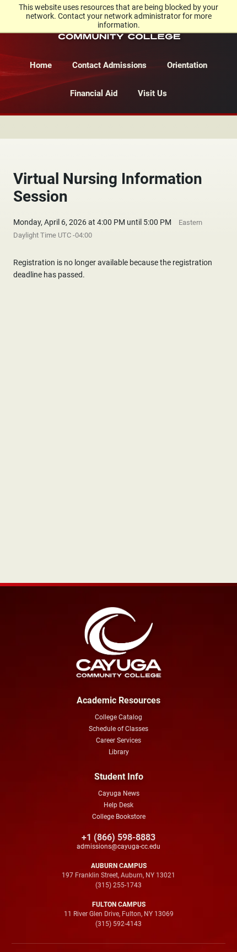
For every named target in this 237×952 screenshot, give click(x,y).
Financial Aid (93, 93)
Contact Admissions (109, 65)
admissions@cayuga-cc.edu (118, 846)
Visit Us (152, 93)
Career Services (118, 740)
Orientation (187, 65)
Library (119, 752)
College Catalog (118, 717)
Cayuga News (118, 793)
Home (41, 65)
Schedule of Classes (118, 729)
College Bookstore (119, 816)
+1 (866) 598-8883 (118, 837)
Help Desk (118, 805)
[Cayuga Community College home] (118, 643)
